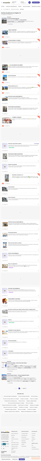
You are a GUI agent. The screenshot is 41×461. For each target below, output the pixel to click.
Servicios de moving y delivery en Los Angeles (11, 398)
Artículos (33, 437)
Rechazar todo (15, 459)
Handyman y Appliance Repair (31, 400)
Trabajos (12, 437)
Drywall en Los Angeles (33, 407)
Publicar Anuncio (36, 2)
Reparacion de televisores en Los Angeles (9, 405)
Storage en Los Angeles (24, 398)
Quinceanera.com (24, 435)
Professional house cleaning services (11, 400)
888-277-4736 (5, 441)
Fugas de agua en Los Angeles (23, 405)
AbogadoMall (24, 442)
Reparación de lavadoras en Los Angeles (10, 407)
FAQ (32, 445)
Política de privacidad (14, 444)
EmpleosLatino (24, 437)
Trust (12, 440)
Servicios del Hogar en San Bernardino (10, 396)
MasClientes (24, 440)
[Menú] (2, 2)
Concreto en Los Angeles (31, 409)
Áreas (33, 440)
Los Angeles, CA (7, 9)
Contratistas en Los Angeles (23, 407)
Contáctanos (34, 447)
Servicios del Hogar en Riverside (23, 396)
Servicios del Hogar (15, 9)
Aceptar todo (22, 459)
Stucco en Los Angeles (22, 409)
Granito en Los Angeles (34, 398)
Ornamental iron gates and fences (10, 409)
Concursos (33, 435)
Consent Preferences (35, 449)
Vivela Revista (24, 446)
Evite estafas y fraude (15, 442)
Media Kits (13, 435)
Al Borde (23, 444)
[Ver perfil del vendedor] (3, 30)
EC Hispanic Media (25, 433)
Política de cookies (14, 446)
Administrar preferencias (6, 459)
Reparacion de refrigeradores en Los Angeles (28, 411)
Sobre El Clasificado (14, 433)
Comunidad (33, 433)
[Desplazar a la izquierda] (2, 396)
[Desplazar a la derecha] (39, 396)
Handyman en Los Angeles (34, 405)
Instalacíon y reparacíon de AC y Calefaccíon (12, 411)
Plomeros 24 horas (22, 400)
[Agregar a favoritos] (38, 37)
